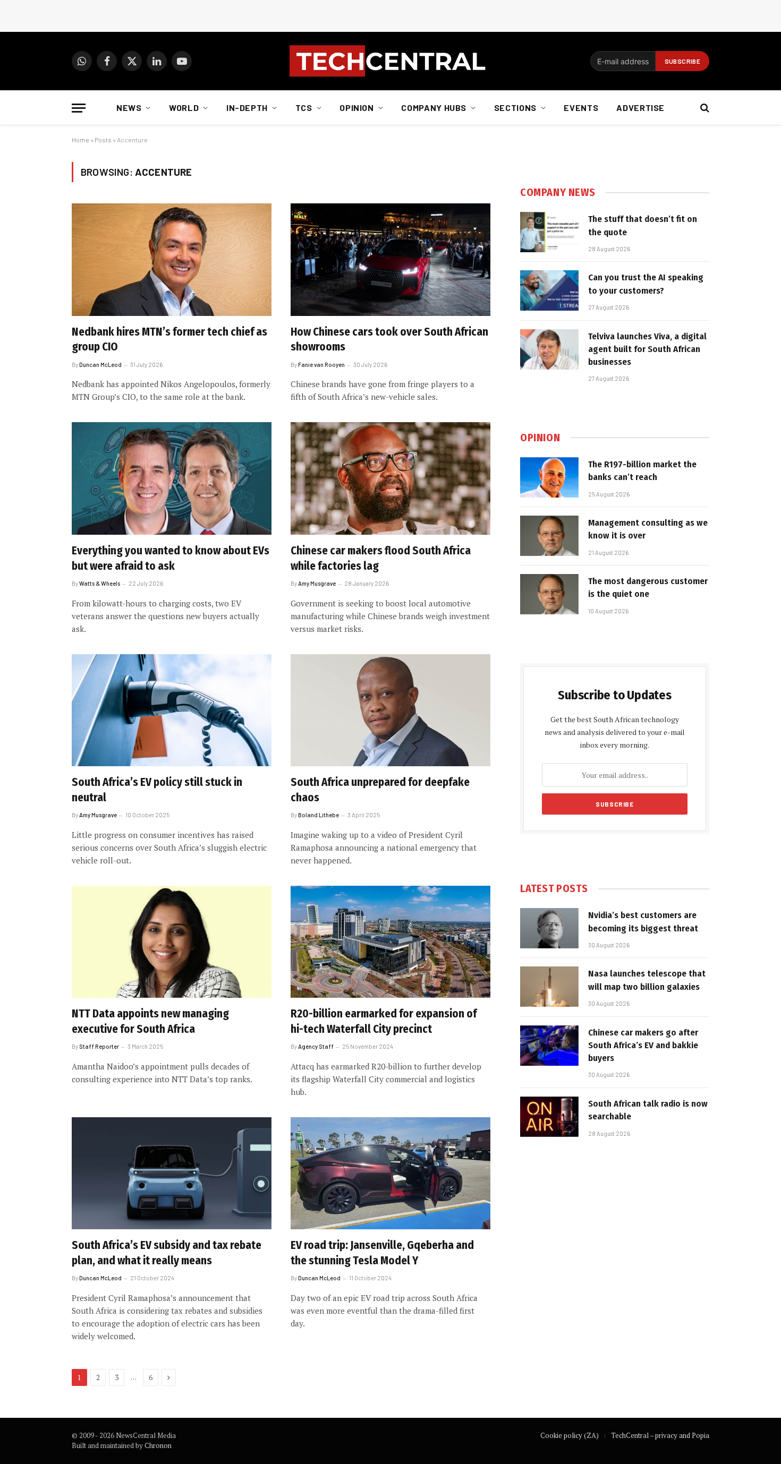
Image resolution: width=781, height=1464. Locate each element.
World (184, 107)
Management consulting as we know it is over (648, 529)
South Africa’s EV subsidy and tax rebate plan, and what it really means (166, 1253)
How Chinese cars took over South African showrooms (389, 339)
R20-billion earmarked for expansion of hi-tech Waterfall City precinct (384, 1021)
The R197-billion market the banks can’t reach (642, 471)
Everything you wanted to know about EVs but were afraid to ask (170, 558)
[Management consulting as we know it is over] (549, 536)
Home (80, 139)
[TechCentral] (390, 61)
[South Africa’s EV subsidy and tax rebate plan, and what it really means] (171, 1173)
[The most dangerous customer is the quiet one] (549, 594)
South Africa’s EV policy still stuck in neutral (157, 789)
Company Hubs (433, 107)
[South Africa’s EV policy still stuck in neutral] (171, 710)
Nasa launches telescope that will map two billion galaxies (647, 980)
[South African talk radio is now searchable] (549, 1117)
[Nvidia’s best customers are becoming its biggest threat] (549, 928)
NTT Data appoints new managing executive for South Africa (150, 1021)
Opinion (356, 107)
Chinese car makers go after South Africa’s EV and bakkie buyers (643, 1045)
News (129, 107)
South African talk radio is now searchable (648, 1110)
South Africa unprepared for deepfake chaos (380, 789)
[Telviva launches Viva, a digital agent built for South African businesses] (549, 349)
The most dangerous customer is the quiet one (648, 588)
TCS (303, 107)
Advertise (640, 107)
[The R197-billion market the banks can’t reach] (549, 477)
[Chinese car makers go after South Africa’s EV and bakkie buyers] (549, 1045)
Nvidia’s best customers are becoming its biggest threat (643, 922)
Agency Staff (316, 1046)
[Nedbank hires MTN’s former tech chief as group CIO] (171, 259)
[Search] (703, 108)
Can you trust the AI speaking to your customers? (645, 284)
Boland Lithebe (318, 814)
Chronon (158, 1445)
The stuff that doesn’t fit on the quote (642, 225)
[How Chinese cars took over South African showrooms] (390, 259)
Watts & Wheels (99, 583)
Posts (103, 139)
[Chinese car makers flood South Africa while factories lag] (390, 478)
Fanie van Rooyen (321, 364)
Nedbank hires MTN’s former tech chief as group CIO (169, 339)
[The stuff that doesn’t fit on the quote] (549, 232)
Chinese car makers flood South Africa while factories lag (381, 558)
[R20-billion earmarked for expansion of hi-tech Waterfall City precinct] (390, 942)
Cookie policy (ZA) (569, 1435)
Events (581, 107)
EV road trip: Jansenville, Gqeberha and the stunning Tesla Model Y (382, 1253)
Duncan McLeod (100, 364)
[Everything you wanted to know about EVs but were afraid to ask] (171, 478)
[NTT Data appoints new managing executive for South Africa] (171, 942)
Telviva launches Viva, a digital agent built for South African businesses (647, 349)
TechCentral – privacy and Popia (660, 1435)
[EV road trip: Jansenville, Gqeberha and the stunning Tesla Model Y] (390, 1173)
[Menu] (79, 108)
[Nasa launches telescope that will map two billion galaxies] (549, 986)
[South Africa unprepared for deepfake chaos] (390, 710)
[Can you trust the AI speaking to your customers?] (549, 290)
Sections (515, 107)
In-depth (247, 107)
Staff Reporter (99, 1046)
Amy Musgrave (317, 583)
